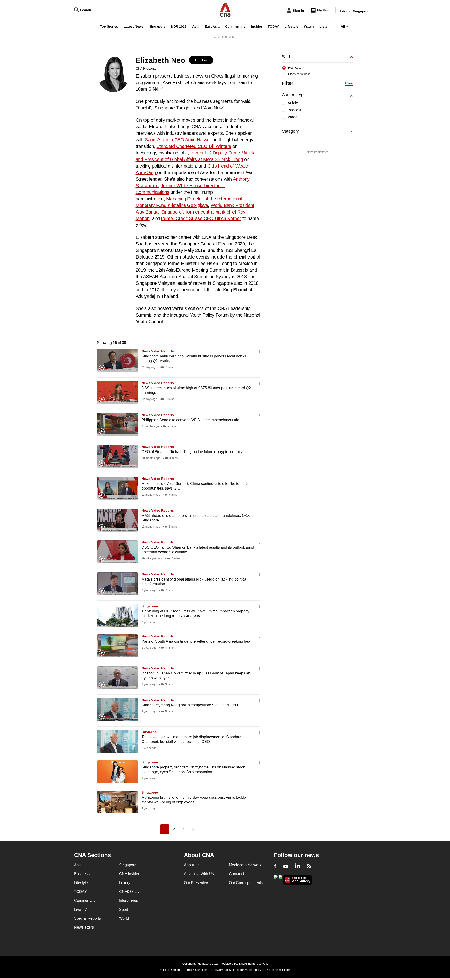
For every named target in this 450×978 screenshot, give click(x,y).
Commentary (235, 26)
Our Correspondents (246, 883)
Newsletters (84, 927)
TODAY (273, 26)
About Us (191, 865)
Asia (195, 26)
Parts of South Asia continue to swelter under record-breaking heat (196, 641)
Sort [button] (286, 56)
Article (293, 103)
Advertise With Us (199, 874)
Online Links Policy (278, 969)
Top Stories (109, 26)
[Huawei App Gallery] (297, 880)
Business (149, 732)
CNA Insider (129, 874)
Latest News (133, 26)
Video (292, 117)
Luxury (124, 883)
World (124, 918)
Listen (324, 26)
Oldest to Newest (299, 74)
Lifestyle (291, 26)
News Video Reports (158, 351)
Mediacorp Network (245, 865)
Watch (309, 26)
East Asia (212, 26)
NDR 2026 (179, 26)
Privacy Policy (222, 969)
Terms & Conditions (196, 969)
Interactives (128, 901)
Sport (123, 909)
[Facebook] (275, 866)
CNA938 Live (130, 892)
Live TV (80, 909)
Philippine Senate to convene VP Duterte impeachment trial (191, 420)
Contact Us (238, 874)
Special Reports (87, 918)
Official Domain (170, 969)
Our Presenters (196, 883)
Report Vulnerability (248, 969)
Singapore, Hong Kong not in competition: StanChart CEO (190, 705)
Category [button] (290, 131)
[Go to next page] (192, 829)
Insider (256, 26)
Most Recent (296, 67)
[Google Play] (276, 879)
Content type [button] (294, 94)
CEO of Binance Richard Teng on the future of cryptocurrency (192, 452)
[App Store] (280, 879)
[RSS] (309, 866)
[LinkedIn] (297, 866)
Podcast (294, 110)
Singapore (157, 26)
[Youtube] (285, 866)
